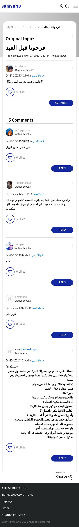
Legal (6, 508)
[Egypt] (11, 6)
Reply (62, 168)
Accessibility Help (14, 488)
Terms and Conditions (17, 494)
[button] (66, 67)
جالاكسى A (38, 75)
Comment (61, 102)
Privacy (7, 501)
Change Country (13, 515)
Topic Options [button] (66, 36)
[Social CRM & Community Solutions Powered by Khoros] (64, 475)
